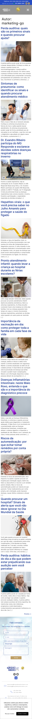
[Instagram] (29, 3)
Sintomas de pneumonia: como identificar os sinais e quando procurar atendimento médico (14, 90)
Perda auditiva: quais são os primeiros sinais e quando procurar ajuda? (15, 33)
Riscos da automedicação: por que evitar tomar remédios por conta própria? (14, 445)
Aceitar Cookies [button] (22, 713)
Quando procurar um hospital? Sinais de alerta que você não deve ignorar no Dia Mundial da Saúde (14, 505)
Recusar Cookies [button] (9, 713)
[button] (27, 9)
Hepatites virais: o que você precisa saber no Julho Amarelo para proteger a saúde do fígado (15, 208)
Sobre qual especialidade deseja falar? (15, 641)
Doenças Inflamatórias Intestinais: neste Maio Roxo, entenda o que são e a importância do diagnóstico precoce (15, 386)
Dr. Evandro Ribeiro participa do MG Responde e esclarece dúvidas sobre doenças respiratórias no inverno (16, 148)
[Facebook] (26, 3)
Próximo (27, 614)
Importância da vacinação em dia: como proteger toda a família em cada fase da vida (16, 327)
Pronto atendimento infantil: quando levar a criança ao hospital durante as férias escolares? (15, 267)
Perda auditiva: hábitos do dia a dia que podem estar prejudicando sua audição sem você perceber (16, 562)
